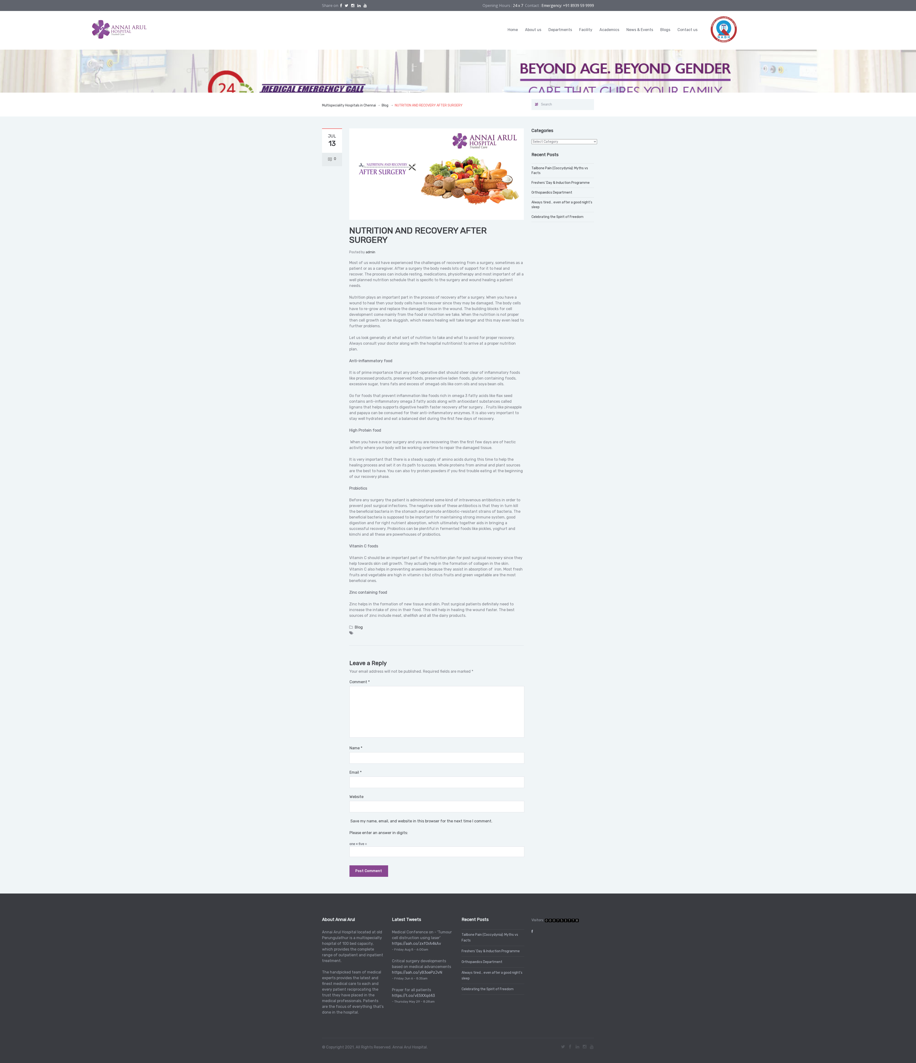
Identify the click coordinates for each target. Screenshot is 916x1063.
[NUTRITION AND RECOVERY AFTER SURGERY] (436, 174)
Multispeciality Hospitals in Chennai (349, 105)
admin (370, 252)
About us (533, 29)
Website (356, 796)
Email (355, 772)
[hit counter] (562, 920)
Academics (609, 29)
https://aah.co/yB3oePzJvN (417, 972)
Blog (385, 105)
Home (513, 29)
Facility (585, 29)
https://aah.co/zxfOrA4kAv (416, 943)
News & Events (639, 29)
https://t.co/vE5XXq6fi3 (413, 995)
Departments (560, 29)
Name (355, 748)
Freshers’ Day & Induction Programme (560, 183)
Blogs (665, 29)
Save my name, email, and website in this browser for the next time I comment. (421, 821)
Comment (359, 682)
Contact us (687, 29)
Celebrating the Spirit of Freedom (557, 217)
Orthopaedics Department (551, 192)
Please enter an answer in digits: (378, 832)
